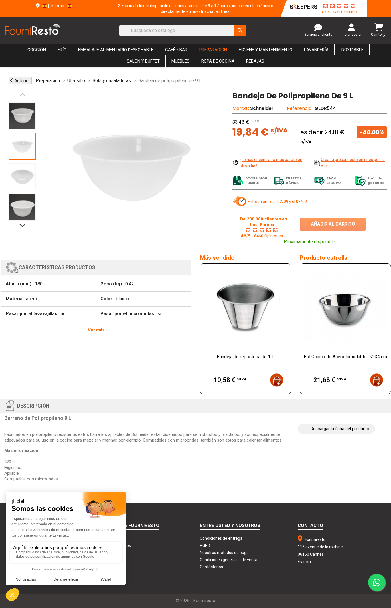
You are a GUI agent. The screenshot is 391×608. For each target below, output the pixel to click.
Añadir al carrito (333, 224)
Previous (22, 97)
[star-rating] (339, 6)
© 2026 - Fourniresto (195, 600)
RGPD (205, 545)
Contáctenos (211, 567)
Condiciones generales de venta (228, 559)
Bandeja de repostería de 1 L (245, 356)
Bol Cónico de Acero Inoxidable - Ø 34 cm (345, 356)
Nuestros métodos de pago (224, 552)
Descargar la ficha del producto (340, 428)
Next (22, 223)
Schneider (262, 108)
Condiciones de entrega (221, 538)
